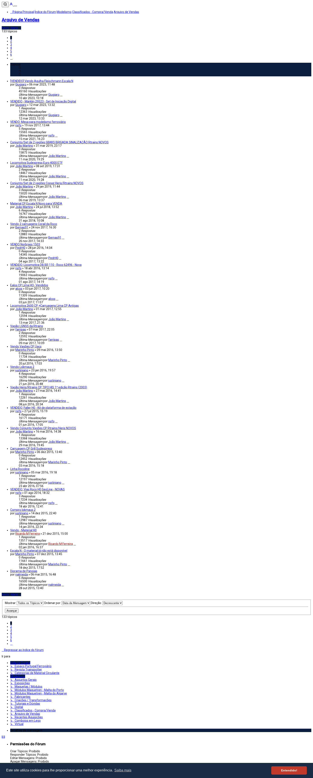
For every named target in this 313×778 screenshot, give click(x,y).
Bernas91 (21, 227)
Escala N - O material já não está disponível (38, 550)
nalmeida (21, 574)
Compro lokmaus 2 (23, 510)
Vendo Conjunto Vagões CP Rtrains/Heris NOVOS (43, 428)
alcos (18, 288)
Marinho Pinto (24, 350)
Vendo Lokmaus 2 (22, 367)
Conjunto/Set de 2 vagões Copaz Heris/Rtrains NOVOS (46, 183)
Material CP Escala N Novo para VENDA (36, 203)
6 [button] (11, 54)
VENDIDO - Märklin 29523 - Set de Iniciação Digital (43, 101)
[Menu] (15, 6)
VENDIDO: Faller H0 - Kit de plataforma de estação (43, 407)
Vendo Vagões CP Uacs (26, 346)
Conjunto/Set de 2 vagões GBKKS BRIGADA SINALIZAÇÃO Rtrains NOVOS (59, 142)
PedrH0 (20, 247)
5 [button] (11, 51)
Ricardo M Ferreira (27, 533)
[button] (11, 58)
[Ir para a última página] (61, 94)
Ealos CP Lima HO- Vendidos (29, 285)
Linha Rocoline (20, 469)
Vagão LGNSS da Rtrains (26, 326)
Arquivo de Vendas (20, 19)
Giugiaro (20, 84)
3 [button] (11, 44)
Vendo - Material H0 (23, 530)
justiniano (21, 370)
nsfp (18, 125)
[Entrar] (11, 5)
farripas (20, 329)
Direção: (96, 603)
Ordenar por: (53, 603)
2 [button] (11, 41)
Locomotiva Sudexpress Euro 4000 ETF (36, 162)
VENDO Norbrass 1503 (25, 244)
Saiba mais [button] (122, 770)
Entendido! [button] (289, 770)
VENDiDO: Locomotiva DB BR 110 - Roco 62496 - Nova (46, 264)
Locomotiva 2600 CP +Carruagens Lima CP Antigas (44, 305)
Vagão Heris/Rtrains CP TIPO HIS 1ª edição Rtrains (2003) (48, 387)
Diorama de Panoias (23, 571)
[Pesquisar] (5, 4)
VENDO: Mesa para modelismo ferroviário (38, 122)
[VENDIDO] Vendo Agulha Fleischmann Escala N (41, 81)
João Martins (24, 145)
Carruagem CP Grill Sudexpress (31, 448)
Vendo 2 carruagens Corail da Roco (33, 224)
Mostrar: (11, 603)
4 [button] (11, 48)
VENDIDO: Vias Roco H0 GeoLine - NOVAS (37, 489)
